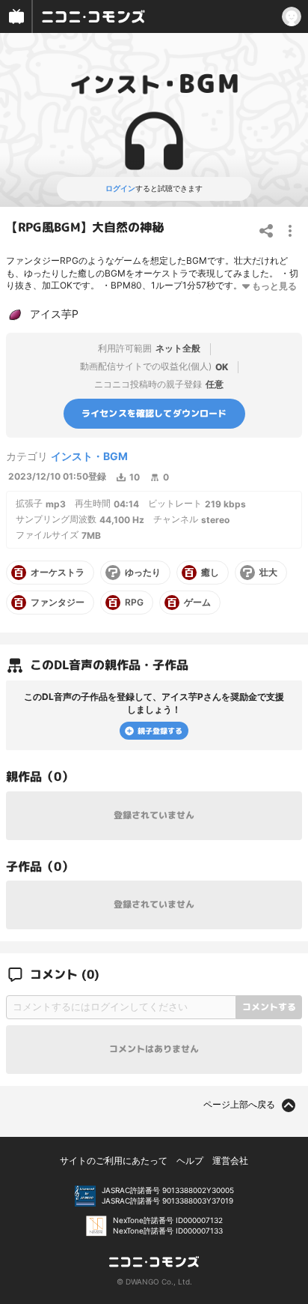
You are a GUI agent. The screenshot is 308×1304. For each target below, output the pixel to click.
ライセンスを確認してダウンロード (154, 413)
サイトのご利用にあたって (113, 1160)
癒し (210, 572)
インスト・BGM (89, 456)
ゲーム (197, 602)
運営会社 (230, 1160)
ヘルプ (189, 1160)
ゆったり (143, 572)
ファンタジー (57, 602)
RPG (134, 602)
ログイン (120, 188)
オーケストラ (57, 572)
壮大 (268, 572)
